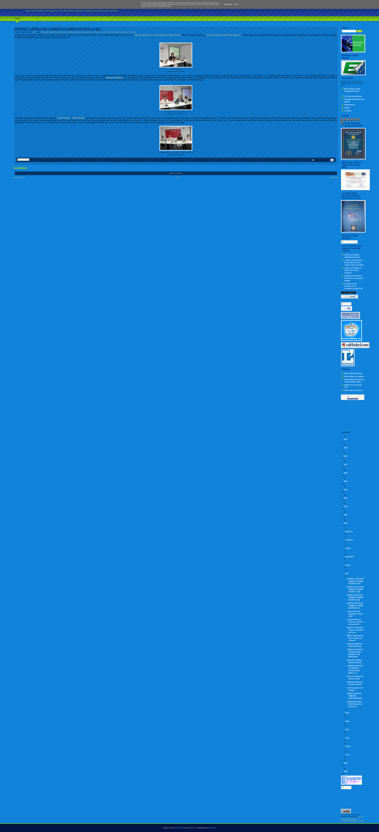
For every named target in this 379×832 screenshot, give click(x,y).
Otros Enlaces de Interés (353, 390)
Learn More (228, 4)
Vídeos (347, 108)
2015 (345, 481)
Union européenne (123, 32)
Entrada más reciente (19, 177)
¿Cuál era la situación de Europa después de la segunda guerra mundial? (354, 262)
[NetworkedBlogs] (352, 396)
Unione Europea (132, 32)
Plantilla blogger (201, 828)
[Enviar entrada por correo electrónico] (332, 160)
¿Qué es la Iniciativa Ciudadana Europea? (352, 256)
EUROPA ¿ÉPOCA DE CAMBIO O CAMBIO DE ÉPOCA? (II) (355, 597)
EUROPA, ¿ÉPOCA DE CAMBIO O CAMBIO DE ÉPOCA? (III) (355, 589)
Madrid (72, 18)
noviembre (349, 540)
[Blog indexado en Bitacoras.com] (346, 304)
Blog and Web (212, 828)
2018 (345, 456)
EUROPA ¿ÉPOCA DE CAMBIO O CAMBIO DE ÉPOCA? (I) (355, 605)
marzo (347, 738)
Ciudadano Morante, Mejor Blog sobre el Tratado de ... (355, 704)
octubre (348, 548)
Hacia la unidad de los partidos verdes (355, 677)
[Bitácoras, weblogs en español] (346, 787)
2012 (345, 506)
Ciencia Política (47, 18)
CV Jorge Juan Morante (353, 96)
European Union (61, 32)
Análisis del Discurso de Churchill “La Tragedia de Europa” (353, 278)
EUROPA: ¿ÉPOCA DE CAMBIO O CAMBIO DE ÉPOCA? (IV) (355, 581)
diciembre (349, 531)
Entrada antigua (334, 177)
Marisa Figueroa (100, 32)
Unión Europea (30, 18)
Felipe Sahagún (69, 32)
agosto (347, 565)
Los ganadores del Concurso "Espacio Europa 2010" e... (355, 621)
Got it (236, 4)
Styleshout (193, 828)
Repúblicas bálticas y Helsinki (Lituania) (355, 683)
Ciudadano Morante (178, 828)
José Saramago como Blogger (355, 689)
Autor (105, 18)
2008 (345, 771)
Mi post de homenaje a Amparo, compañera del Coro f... (355, 630)
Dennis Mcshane (53, 32)
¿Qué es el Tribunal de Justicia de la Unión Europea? (352, 270)
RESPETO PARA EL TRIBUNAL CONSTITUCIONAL (355, 696)
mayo (347, 721)
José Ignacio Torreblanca (80, 32)
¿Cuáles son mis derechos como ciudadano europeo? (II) (353, 286)
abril (347, 729)
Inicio (17, 18)
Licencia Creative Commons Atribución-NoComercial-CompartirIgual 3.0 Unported (352, 819)
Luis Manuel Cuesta (91, 32)
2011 (345, 515)
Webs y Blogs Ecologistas (354, 376)
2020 (345, 439)
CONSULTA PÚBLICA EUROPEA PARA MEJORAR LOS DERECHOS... (355, 653)
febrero (348, 746)
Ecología (62, 18)
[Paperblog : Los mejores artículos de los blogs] (346, 310)
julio (346, 573)
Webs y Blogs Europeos (353, 373)
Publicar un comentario (176, 173)
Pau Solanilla (108, 32)
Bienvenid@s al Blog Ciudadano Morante (352, 90)
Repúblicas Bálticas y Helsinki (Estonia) (355, 645)
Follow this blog (352, 398)
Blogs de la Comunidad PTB (353, 386)
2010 (345, 523)
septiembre (349, 557)
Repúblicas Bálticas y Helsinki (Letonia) (355, 661)
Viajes (82, 18)
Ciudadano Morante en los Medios (354, 100)
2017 (345, 464)
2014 (345, 490)
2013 (345, 498)
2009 (345, 763)
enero (347, 755)
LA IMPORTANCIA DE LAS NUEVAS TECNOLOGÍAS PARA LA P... (355, 669)
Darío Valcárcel (44, 32)
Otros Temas (94, 18)
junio (347, 713)
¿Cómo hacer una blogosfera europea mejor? (355, 613)
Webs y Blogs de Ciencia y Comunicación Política (354, 381)
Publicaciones (349, 105)
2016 (345, 473)
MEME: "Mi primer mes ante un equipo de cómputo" (355, 638)
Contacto (347, 111)
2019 (345, 448)
